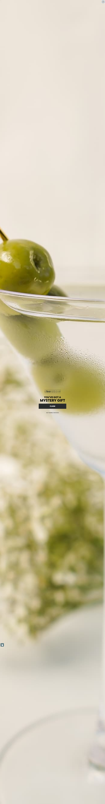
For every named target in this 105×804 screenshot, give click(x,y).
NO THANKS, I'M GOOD (52, 413)
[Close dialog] (103, 2)
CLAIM (52, 406)
